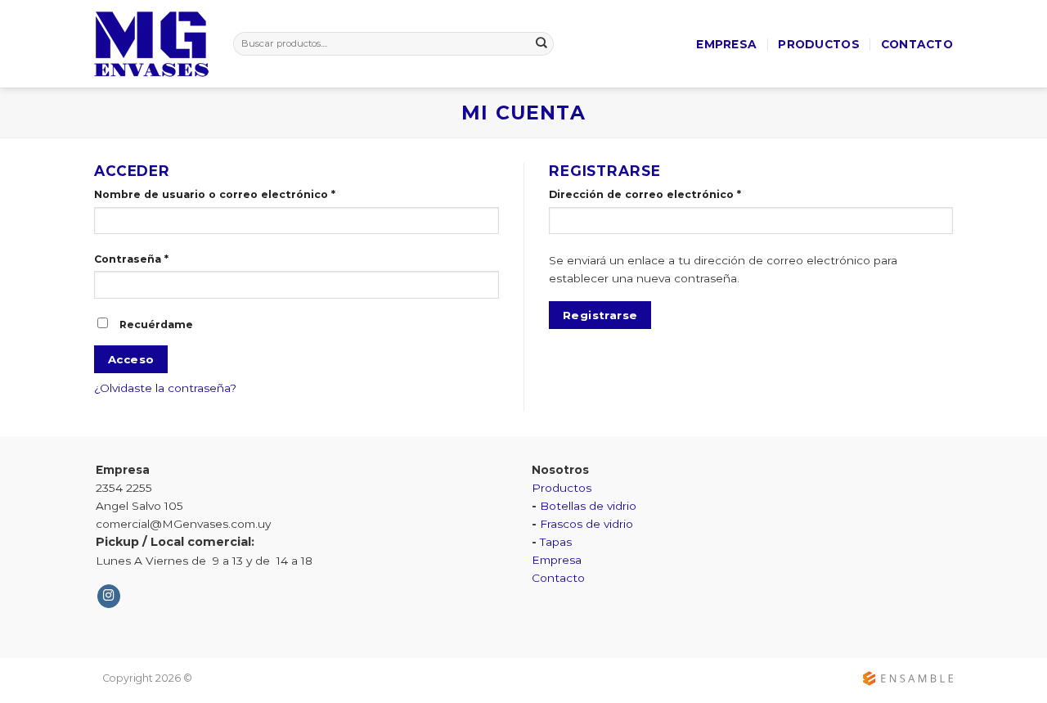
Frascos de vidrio (586, 523)
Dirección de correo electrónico (645, 194)
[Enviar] (542, 44)
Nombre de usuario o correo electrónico (214, 194)
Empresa (726, 44)
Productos (818, 44)
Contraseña (131, 259)
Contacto (917, 44)
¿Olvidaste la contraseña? (165, 387)
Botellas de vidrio (588, 505)
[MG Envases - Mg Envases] (151, 44)
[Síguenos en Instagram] (108, 596)
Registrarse (600, 315)
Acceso (131, 359)
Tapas (556, 541)
